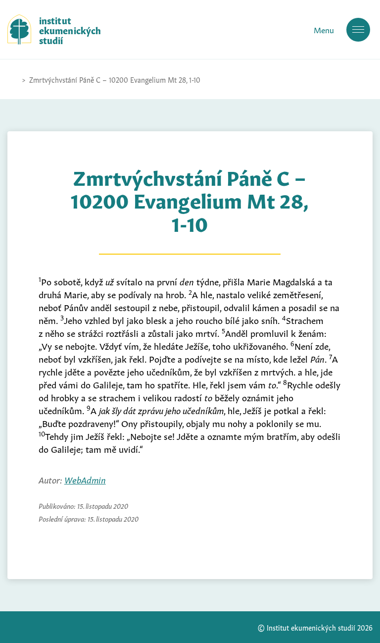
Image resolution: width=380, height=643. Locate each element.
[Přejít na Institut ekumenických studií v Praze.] (12, 79)
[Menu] (358, 30)
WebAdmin (85, 479)
